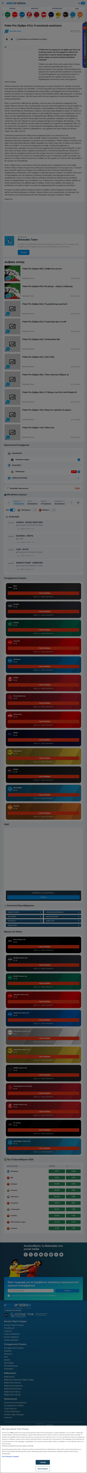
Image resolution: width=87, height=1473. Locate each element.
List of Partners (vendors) (10, 1456)
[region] (43, 1449)
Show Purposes (43, 1469)
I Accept (43, 1462)
